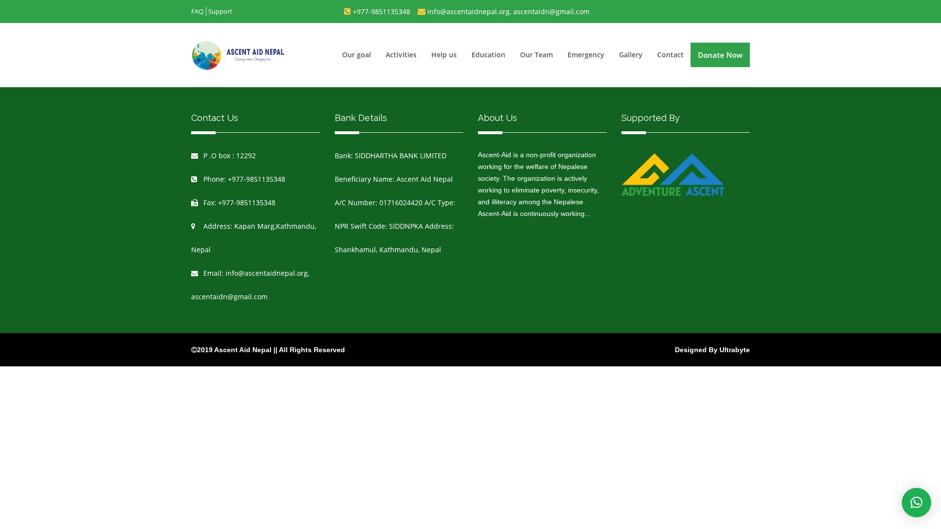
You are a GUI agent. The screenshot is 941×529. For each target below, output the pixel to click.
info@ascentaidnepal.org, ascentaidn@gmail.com (508, 11)
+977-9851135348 (381, 11)
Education (488, 54)
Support (220, 11)
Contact (670, 54)
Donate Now (720, 55)
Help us (444, 54)
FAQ (197, 11)
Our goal (356, 54)
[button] (916, 502)
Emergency (586, 54)
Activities (401, 54)
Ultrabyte (734, 350)
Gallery (631, 54)
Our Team (536, 54)
